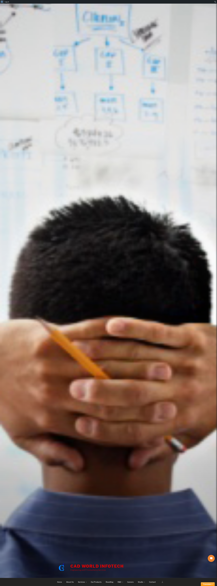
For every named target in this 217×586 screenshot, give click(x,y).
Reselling (109, 582)
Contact (152, 582)
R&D (119, 582)
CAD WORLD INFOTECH (97, 566)
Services (81, 582)
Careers (130, 582)
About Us (70, 582)
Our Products (96, 582)
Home (59, 582)
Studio (140, 582)
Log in (7, 2)
